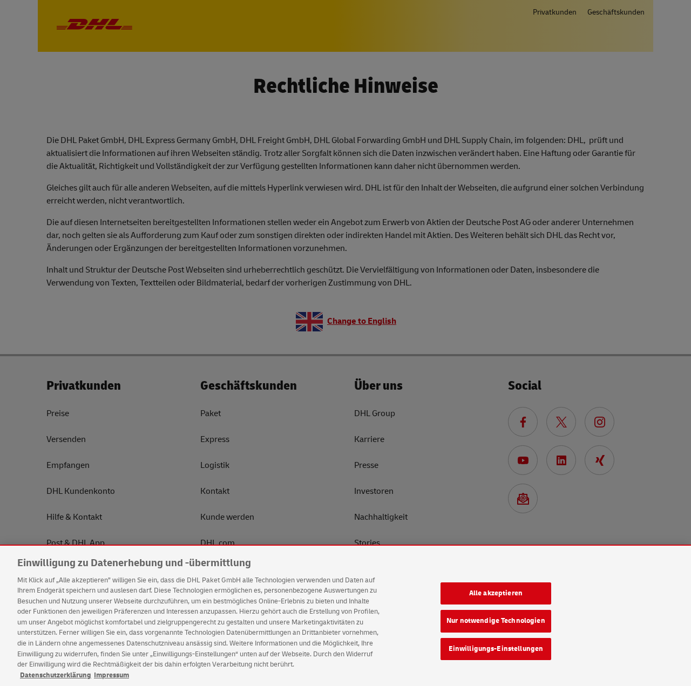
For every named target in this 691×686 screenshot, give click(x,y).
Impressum (111, 674)
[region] (345, 616)
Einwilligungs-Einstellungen (496, 648)
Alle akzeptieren (496, 593)
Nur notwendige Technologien (495, 620)
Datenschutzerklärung (55, 674)
